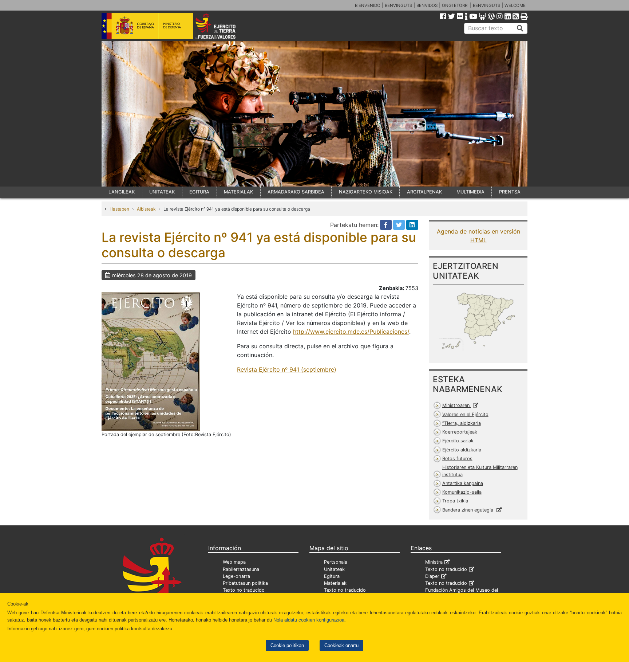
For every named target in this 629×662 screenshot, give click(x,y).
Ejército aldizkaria (461, 450)
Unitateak (334, 569)
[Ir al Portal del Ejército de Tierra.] (224, 25)
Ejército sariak (458, 440)
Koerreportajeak (459, 432)
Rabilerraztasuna (241, 569)
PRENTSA (510, 192)
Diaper (432, 576)
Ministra (434, 562)
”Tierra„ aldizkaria (461, 423)
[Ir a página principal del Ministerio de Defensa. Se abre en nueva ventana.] (147, 25)
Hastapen (119, 209)
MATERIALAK (238, 192)
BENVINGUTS (398, 5)
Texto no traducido (244, 590)
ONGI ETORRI (455, 5)
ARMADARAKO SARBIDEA (296, 192)
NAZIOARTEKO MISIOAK (365, 192)
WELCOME (515, 5)
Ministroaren (456, 405)
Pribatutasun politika (245, 583)
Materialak (335, 583)
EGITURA (199, 192)
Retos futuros (457, 458)
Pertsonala (335, 562)
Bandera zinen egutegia (468, 510)
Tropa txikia (455, 501)
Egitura (332, 576)
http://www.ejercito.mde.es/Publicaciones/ (351, 331)
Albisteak (146, 209)
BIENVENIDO (367, 5)
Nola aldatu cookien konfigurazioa (308, 620)
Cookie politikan (287, 645)
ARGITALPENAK (424, 192)
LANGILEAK (121, 192)
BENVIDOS (427, 5)
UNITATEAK (162, 192)
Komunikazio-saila (462, 492)
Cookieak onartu (341, 645)
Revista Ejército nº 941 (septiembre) (286, 369)
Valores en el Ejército (465, 414)
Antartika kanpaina (462, 483)
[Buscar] (520, 28)
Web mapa (234, 562)
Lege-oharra (236, 576)
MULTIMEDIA (470, 192)
